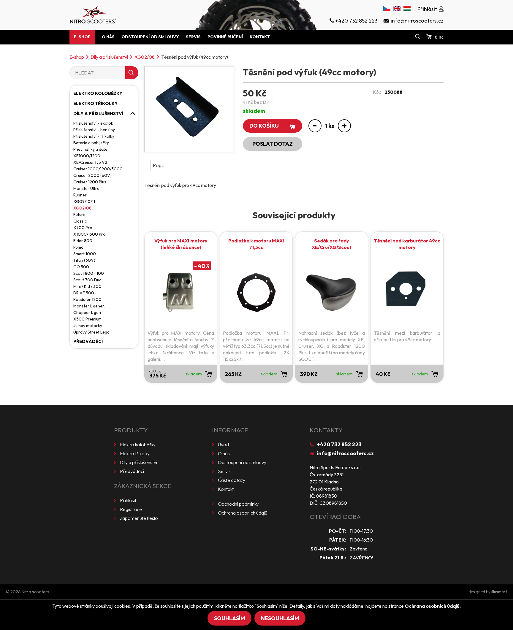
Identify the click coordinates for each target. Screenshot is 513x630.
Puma (78, 247)
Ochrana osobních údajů (242, 513)
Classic (80, 221)
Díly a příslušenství (109, 57)
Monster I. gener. (89, 306)
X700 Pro (82, 227)
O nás (108, 36)
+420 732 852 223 (339, 444)
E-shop (82, 36)
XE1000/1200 (86, 155)
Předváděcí (88, 341)
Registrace (131, 509)
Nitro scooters (35, 591)
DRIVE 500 (83, 293)
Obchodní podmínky (238, 504)
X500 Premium (87, 319)
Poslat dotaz (272, 143)
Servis (193, 36)
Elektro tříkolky (95, 103)
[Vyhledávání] (417, 37)
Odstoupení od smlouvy (150, 36)
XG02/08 (144, 57)
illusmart (499, 591)
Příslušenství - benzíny (94, 129)
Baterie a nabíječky (91, 142)
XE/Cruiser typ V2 (90, 162)
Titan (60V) (84, 260)
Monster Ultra (86, 188)
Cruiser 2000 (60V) (92, 175)
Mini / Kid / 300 (87, 286)
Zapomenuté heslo (139, 518)
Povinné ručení (225, 36)
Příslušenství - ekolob (93, 123)
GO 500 (81, 266)
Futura (79, 214)
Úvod (223, 444)
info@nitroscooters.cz (345, 453)
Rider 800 (82, 240)
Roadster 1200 (87, 299)
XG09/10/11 (84, 201)
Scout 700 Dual (87, 280)
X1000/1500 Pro (89, 234)
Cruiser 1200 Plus (89, 182)
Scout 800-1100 (88, 273)
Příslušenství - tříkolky (93, 136)
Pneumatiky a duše (90, 149)
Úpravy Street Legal (91, 332)
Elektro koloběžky (97, 93)
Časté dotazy (231, 480)
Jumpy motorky (87, 325)
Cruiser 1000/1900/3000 (98, 169)
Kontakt (260, 36)
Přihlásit (128, 500)
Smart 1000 (84, 253)
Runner (80, 195)
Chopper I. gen (87, 312)
